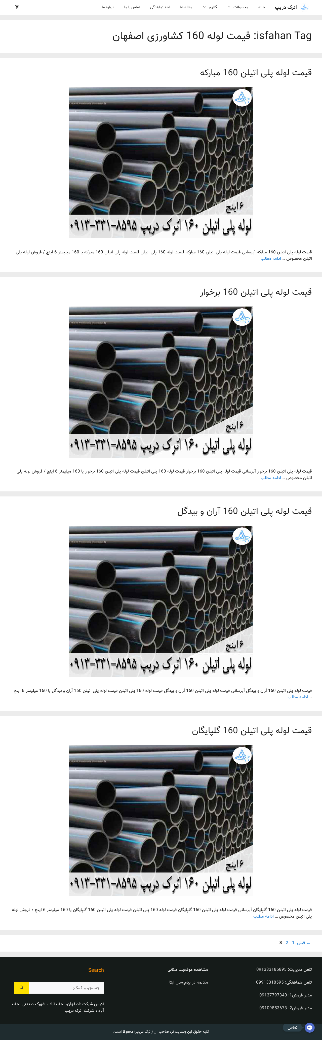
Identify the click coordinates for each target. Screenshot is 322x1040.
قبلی (304, 943)
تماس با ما (132, 7)
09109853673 (273, 1008)
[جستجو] (21, 988)
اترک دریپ (286, 8)
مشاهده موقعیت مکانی (188, 969)
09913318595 (270, 982)
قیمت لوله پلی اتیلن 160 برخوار (256, 292)
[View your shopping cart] (17, 7)
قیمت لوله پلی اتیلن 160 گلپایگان (252, 731)
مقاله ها (186, 7)
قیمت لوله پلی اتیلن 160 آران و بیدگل (244, 512)
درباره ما (108, 7)
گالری (213, 7)
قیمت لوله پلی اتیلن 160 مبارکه (256, 73)
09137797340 (273, 995)
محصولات (240, 7)
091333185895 (271, 969)
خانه (261, 7)
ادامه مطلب (271, 258)
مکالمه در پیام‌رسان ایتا (188, 982)
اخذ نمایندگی (160, 7)
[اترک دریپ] (304, 7)
